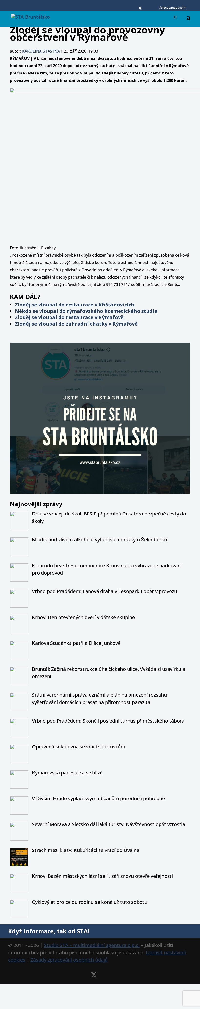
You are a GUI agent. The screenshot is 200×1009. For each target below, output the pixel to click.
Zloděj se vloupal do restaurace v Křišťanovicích (74, 304)
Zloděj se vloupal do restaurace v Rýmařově (69, 317)
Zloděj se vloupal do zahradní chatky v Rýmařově (76, 323)
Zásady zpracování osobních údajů (69, 959)
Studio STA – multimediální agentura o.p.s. (92, 945)
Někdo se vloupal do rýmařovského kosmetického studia (86, 311)
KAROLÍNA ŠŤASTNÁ (41, 51)
